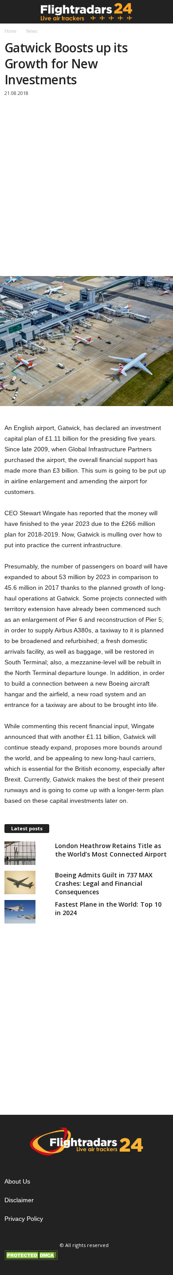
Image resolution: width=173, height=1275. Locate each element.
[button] (159, 12)
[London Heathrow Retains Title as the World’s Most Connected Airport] (19, 852)
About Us (17, 1181)
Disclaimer (19, 1200)
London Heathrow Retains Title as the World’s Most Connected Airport (111, 849)
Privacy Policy (23, 1218)
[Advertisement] (86, 189)
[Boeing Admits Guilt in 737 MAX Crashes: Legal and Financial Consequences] (19, 882)
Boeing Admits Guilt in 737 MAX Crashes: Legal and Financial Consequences (104, 883)
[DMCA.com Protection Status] (86, 1255)
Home (10, 31)
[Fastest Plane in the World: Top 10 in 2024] (19, 911)
